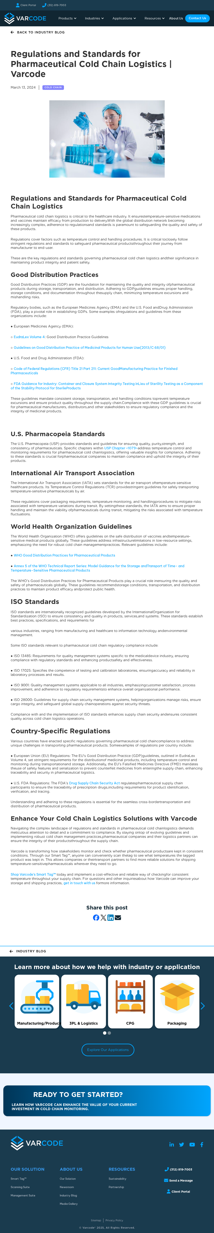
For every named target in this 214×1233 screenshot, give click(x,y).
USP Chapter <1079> (121, 448)
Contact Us (197, 18)
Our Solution (28, 1169)
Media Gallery (69, 1203)
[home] (25, 18)
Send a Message (181, 1180)
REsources (122, 1169)
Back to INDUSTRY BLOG (41, 32)
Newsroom (67, 1187)
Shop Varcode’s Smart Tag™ (34, 874)
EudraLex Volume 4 (29, 337)
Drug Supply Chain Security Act (95, 783)
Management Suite (23, 1195)
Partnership (116, 1187)
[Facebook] (201, 1144)
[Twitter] (181, 1144)
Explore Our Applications (108, 1050)
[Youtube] (192, 1144)
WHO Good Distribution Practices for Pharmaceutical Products (64, 555)
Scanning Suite (20, 1187)
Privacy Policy (114, 1220)
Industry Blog (68, 1195)
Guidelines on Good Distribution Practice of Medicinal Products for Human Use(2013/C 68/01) (90, 347)
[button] (67, 18)
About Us (176, 18)
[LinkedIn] (171, 1144)
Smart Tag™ (19, 1178)
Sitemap (96, 1220)
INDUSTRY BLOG (31, 951)
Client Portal (28, 5)
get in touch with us (80, 883)
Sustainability (117, 1178)
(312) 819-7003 (56, 5)
